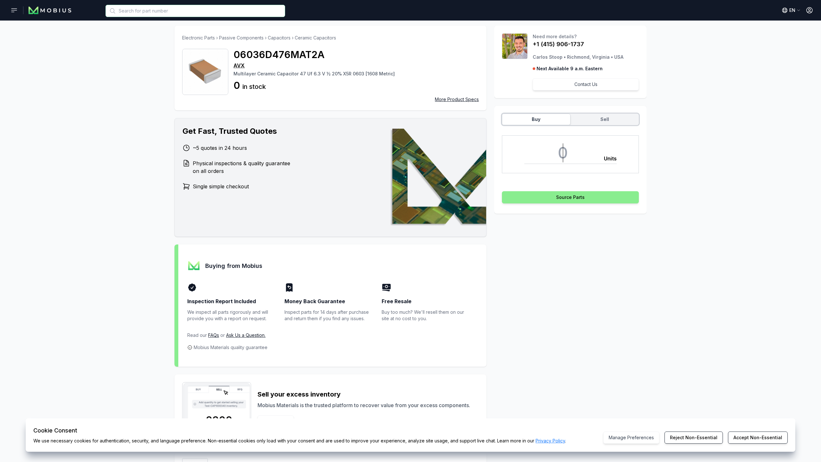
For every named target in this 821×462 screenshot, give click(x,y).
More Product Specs (457, 99)
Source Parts (570, 197)
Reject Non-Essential (693, 437)
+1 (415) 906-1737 (558, 44)
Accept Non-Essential (757, 437)
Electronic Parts (198, 37)
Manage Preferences (631, 437)
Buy (536, 119)
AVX (239, 65)
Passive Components (241, 37)
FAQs (213, 335)
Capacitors (279, 37)
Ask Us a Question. (246, 335)
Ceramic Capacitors (315, 37)
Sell (604, 119)
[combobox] (195, 11)
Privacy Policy (550, 440)
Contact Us (585, 84)
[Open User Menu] (809, 10)
